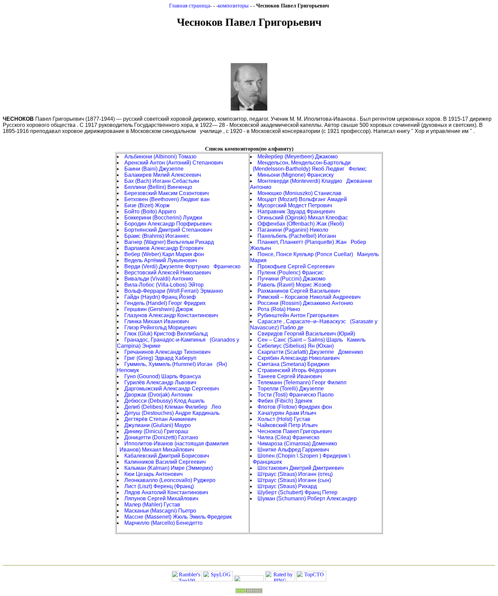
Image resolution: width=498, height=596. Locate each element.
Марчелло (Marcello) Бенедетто (163, 523)
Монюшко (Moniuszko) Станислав (299, 193)
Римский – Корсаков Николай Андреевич (308, 297)
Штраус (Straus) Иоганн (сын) (294, 480)
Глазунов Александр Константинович (171, 315)
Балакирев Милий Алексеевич (162, 175)
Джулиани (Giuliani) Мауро (157, 425)
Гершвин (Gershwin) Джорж (158, 309)
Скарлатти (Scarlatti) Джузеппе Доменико (310, 352)
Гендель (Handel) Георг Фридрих (165, 303)
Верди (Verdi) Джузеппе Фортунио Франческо (182, 266)
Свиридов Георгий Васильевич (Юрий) (306, 334)
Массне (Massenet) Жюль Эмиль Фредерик (178, 517)
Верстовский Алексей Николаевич (167, 272)
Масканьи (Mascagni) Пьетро (160, 511)
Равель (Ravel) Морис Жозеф (294, 285)
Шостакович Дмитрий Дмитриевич (300, 468)
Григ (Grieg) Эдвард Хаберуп (160, 358)
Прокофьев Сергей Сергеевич (295, 266)
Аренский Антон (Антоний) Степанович (173, 163)
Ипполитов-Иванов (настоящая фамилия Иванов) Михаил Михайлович (173, 447)
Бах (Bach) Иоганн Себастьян (161, 181)
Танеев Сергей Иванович (289, 376)
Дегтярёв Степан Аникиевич (160, 419)
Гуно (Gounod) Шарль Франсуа (162, 376)
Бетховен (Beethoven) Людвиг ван (167, 199)
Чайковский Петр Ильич (287, 425)
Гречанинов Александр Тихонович (167, 352)
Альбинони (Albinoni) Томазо (160, 156)
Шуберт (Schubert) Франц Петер (297, 492)
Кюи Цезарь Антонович (153, 474)
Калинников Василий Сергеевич (165, 462)
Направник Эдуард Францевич (296, 211)
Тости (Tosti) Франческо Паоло (295, 395)
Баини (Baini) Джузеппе (154, 169)
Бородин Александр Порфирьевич (167, 224)
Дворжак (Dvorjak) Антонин (158, 395)
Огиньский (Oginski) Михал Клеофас (302, 217)
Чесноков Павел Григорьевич (294, 431)
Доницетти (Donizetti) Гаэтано (161, 437)
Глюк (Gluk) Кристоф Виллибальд (166, 334)
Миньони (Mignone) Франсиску (295, 175)
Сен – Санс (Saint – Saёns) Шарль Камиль (311, 340)
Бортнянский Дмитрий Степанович (168, 230)
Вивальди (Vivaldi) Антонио (158, 279)
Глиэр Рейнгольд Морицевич (160, 327)
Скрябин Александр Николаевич (298, 358)
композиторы (234, 5)
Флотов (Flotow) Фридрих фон (294, 407)
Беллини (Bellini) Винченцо (158, 187)
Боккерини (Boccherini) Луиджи (163, 217)
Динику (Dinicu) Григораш (156, 431)
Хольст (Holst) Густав (283, 419)
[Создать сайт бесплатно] (249, 591)
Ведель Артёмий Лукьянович (160, 260)
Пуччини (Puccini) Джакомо (291, 279)
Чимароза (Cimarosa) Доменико (297, 443)
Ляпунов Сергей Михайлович (161, 498)
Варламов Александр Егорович (163, 248)
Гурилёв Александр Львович (160, 382)
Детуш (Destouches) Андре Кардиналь (172, 413)
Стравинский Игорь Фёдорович (296, 370)
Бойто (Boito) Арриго (150, 211)
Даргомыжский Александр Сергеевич (171, 388)
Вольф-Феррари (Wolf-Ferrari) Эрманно (173, 291)
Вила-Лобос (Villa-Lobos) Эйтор (164, 285)
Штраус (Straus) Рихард (287, 486)
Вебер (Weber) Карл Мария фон (164, 254)
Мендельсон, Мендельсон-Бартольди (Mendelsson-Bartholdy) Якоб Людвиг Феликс (308, 166)
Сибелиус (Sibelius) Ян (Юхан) (295, 346)
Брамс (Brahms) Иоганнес (156, 236)
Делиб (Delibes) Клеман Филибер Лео (172, 407)
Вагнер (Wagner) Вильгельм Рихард (169, 242)
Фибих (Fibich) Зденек (284, 401)
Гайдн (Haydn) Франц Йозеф (160, 297)
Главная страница (189, 5)
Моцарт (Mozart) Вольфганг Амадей (302, 199)
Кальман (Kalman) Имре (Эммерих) (168, 468)
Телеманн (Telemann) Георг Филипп (302, 382)
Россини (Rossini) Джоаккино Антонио (305, 303)
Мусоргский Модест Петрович (294, 205)
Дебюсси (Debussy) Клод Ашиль (164, 401)
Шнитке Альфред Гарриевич (293, 450)
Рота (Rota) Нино (278, 309)
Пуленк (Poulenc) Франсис (290, 272)
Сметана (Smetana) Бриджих (293, 364)
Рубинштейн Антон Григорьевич (297, 315)
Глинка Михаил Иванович (156, 321)
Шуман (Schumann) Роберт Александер (307, 498)
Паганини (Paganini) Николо (292, 230)
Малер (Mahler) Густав (152, 504)
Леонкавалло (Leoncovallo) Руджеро (169, 480)
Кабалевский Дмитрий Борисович (166, 456)
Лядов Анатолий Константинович (166, 492)
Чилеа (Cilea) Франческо (288, 437)
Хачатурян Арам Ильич (286, 413)
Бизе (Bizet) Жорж (147, 205)
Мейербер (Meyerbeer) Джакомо (297, 156)
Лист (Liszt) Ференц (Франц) (159, 486)
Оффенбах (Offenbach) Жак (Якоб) (300, 224)
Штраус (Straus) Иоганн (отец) (295, 474)
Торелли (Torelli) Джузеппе (290, 388)
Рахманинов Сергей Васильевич (298, 291)
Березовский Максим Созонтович (166, 193)
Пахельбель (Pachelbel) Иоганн (296, 236)
